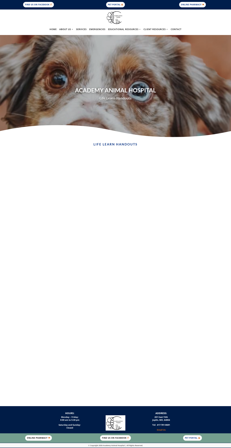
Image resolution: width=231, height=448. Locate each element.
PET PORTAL (114, 4)
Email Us (161, 429)
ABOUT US (65, 29)
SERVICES (81, 29)
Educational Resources (123, 29)
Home (53, 29)
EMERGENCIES (97, 29)
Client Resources (155, 29)
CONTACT (176, 29)
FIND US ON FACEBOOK (37, 4)
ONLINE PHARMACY (191, 4)
